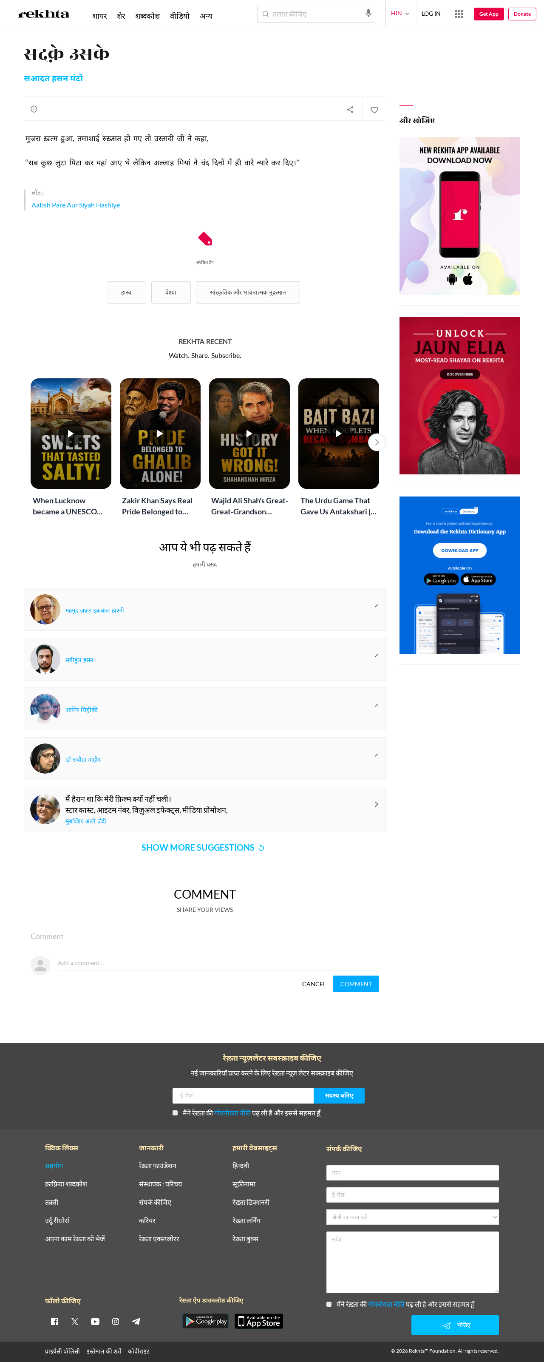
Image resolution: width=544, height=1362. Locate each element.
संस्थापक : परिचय (160, 1184)
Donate (522, 14)
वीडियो (180, 15)
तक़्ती (51, 1202)
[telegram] (136, 1321)
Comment (356, 983)
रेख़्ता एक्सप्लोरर (159, 1239)
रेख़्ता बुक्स (245, 1239)
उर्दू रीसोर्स (57, 1220)
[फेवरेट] (374, 109)
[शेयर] (350, 109)
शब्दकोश (147, 15)
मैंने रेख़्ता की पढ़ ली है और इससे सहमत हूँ (251, 1113)
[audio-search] (368, 13)
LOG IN (431, 13)
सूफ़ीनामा (243, 1184)
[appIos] (259, 1321)
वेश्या (170, 292)
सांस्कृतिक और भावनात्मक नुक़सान (248, 292)
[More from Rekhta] (459, 14)
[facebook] (54, 1321)
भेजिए (463, 1324)
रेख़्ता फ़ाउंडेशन (157, 1165)
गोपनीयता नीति (232, 1113)
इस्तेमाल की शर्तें (104, 1351)
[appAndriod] (205, 1321)
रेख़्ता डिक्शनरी (250, 1202)
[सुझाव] (34, 108)
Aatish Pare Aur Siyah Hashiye (75, 205)
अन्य (206, 15)
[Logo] (43, 15)
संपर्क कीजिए (155, 1202)
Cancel (314, 983)
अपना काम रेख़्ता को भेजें (75, 1239)
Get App (489, 14)
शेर (121, 15)
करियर (147, 1220)
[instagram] (115, 1321)
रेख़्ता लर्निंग (246, 1220)
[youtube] (95, 1321)
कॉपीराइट (139, 1351)
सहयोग (54, 1165)
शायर (99, 15)
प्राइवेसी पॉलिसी (62, 1351)
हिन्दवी (240, 1165)
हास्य (126, 292)
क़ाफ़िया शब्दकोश (66, 1184)
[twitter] (75, 1321)
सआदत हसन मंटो (53, 79)
